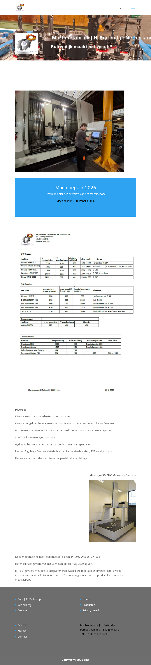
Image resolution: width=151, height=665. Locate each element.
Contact (22, 636)
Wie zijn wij (24, 605)
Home (86, 599)
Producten (89, 605)
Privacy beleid (91, 610)
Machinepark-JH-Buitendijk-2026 (75, 201)
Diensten (23, 610)
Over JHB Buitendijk (29, 599)
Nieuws (22, 631)
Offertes (22, 625)
